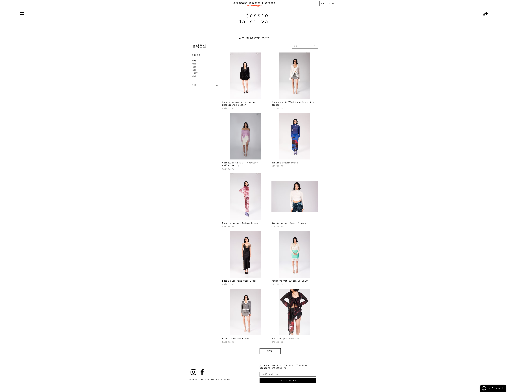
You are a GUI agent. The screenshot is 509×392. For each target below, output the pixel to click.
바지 (194, 76)
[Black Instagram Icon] (193, 372)
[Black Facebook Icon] (202, 372)
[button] (22, 13)
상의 (194, 70)
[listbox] (327, 3)
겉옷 (194, 67)
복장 (194, 64)
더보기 (270, 351)
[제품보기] (245, 75)
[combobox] (305, 46)
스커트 (195, 73)
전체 (194, 61)
